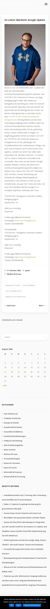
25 (12, 376)
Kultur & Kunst (9, 450)
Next (41, 306)
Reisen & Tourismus (12, 463)
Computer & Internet (12, 418)
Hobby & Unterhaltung (13, 441)
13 (25, 367)
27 (25, 376)
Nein (18, 605)
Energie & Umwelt (11, 423)
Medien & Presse (14, 274)
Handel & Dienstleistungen (15, 436)
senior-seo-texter (13, 285)
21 (31, 372)
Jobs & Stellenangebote (13, 445)
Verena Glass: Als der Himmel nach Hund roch (22, 513)
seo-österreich (29, 285)
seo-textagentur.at (14, 291)
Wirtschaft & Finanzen (13, 472)
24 (5, 376)
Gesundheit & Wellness (13, 432)
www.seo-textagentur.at (16, 297)
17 (5, 372)
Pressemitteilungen (12, 458)
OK (12, 605)
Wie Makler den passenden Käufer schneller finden (24, 518)
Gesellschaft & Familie (13, 427)
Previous (11, 306)
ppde (27, 270)
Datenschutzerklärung (32, 605)
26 (18, 376)
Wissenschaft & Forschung (14, 476)
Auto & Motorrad (11, 414)
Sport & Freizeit (10, 467)
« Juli (5, 385)
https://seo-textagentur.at (25, 220)
